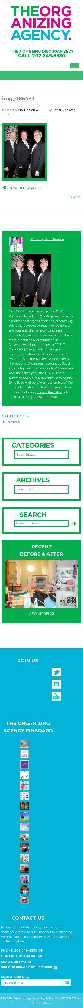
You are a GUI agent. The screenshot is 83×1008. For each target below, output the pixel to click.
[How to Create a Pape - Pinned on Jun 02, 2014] (25, 827)
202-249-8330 (47, 397)
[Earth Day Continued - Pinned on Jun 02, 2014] (25, 847)
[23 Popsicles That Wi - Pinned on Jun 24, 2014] (25, 785)
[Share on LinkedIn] (76, 206)
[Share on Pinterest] (67, 206)
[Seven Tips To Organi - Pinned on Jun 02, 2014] (25, 858)
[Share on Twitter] (58, 206)
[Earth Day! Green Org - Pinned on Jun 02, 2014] (25, 816)
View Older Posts (25, 188)
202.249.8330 (48, 56)
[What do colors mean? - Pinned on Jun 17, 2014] (25, 806)
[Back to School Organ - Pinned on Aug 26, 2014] (25, 744)
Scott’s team (49, 387)
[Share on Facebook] (50, 206)
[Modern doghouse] (25, 899)
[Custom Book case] (25, 889)
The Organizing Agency (56, 316)
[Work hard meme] (25, 754)
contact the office (49, 392)
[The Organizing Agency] (56, 673)
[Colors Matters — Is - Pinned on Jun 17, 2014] (25, 795)
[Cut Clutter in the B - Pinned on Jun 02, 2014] (25, 837)
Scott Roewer (63, 110)
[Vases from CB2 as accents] (25, 879)
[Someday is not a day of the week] (25, 764)
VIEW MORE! (39, 614)
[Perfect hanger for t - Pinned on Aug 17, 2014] (25, 775)
